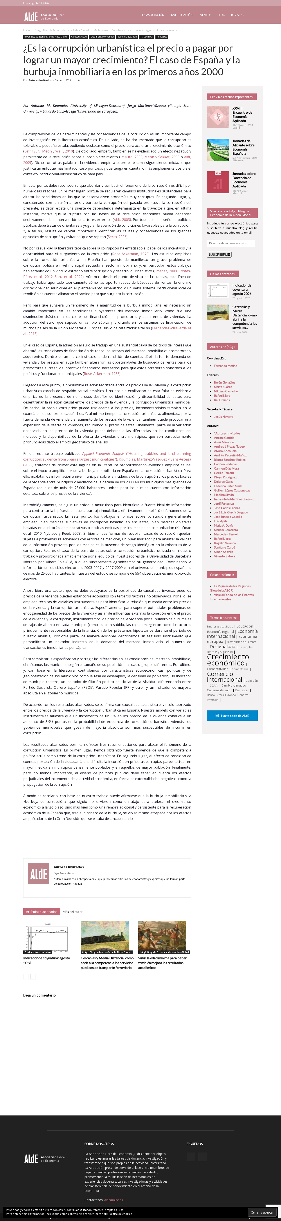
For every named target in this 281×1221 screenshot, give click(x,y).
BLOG (221, 15)
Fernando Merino (225, 366)
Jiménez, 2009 (165, 271)
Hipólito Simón (224, 495)
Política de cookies (120, 1214)
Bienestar (242, 690)
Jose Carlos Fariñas (227, 508)
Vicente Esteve (224, 556)
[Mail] (65, 891)
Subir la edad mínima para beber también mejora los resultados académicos (162, 963)
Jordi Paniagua (224, 503)
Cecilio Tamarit (224, 473)
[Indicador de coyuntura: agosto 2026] (49, 937)
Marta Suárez (223, 387)
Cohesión (252, 681)
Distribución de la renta (241, 642)
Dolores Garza (223, 481)
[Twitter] (254, 3)
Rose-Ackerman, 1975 (130, 253)
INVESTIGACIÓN (181, 15)
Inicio (26, 30)
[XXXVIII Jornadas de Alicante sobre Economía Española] (218, 150)
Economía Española (127, 36)
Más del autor (73, 912)
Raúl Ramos (222, 400)
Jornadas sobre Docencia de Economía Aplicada (244, 179)
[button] (252, 15)
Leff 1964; (32, 151)
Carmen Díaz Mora (226, 468)
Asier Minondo (224, 442)
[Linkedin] (247, 3)
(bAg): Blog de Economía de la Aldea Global (62, 30)
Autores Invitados (40, 80)
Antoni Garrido (224, 437)
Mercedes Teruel (226, 534)
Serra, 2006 (117, 236)
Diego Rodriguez (225, 477)
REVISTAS (237, 15)
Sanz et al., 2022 (69, 276)
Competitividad (79, 36)
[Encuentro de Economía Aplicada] (218, 117)
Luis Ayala (220, 521)
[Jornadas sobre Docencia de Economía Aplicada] (218, 182)
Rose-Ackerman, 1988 (101, 373)
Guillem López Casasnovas (232, 490)
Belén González (224, 382)
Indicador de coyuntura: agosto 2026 (242, 289)
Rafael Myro (222, 395)
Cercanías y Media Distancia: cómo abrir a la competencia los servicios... (244, 317)
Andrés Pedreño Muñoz (230, 455)
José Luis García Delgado (231, 512)
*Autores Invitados (227, 433)
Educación (244, 626)
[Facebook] (57, 891)
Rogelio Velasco (225, 543)
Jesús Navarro (223, 416)
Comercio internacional (224, 676)
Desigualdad (222, 646)
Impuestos (162, 36)
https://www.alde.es (64, 873)
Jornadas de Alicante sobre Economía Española (243, 147)
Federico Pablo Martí (228, 486)
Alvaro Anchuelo (225, 451)
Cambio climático (234, 685)
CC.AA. (214, 685)
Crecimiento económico (102, 36)
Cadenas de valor (219, 690)
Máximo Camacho (226, 391)
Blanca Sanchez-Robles (230, 459)
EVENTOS (205, 15)
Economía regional (220, 631)
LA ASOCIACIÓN (153, 15)
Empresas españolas (220, 626)
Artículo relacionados (41, 912)
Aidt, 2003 (122, 219)
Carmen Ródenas (226, 464)
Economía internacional (232, 633)
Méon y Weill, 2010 (57, 151)
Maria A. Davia (223, 525)
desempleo (246, 647)
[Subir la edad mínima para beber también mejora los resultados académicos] (164, 937)
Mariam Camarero (226, 530)
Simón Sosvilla (223, 552)
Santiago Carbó (224, 547)
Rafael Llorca (222, 538)
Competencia (240, 669)
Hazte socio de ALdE (235, 715)
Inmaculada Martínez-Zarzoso (234, 499)
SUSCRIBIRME (219, 254)
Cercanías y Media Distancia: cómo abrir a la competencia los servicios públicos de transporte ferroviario (107, 963)
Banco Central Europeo (221, 695)
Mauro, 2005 (131, 156)
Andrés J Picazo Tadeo (229, 446)
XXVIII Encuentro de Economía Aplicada (242, 114)
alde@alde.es (113, 1200)
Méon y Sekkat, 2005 (161, 156)
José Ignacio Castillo (228, 516)
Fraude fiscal (146, 36)
